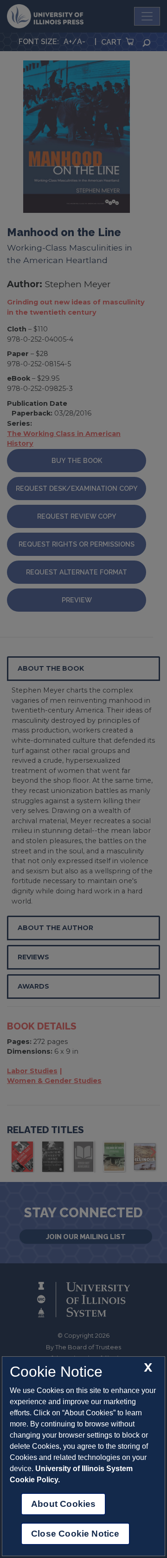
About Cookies (63, 1504)
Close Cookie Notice (75, 1533)
